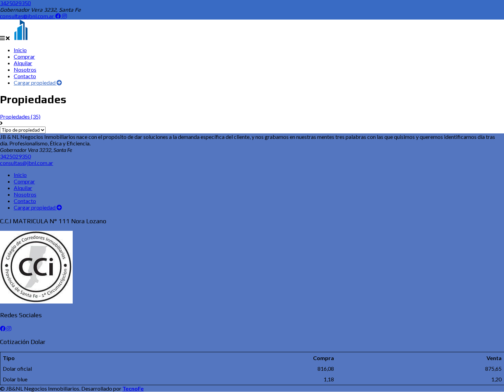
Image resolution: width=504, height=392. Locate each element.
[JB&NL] (21, 38)
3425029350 (15, 3)
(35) (20, 116)
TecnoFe (133, 388)
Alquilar (23, 188)
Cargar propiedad (35, 82)
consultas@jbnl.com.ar (27, 16)
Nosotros (25, 194)
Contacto (25, 201)
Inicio (20, 174)
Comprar (24, 181)
